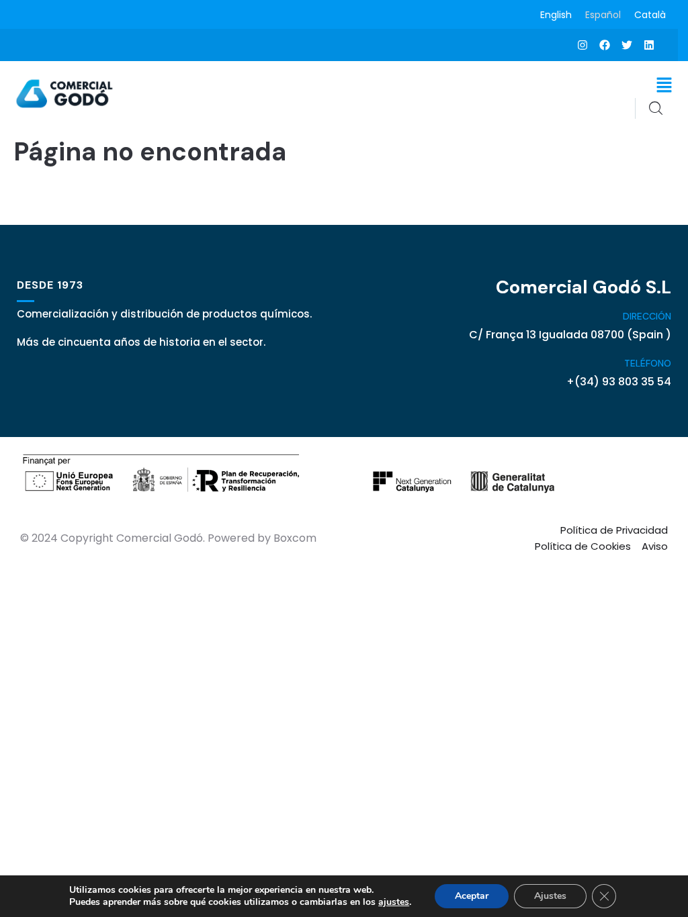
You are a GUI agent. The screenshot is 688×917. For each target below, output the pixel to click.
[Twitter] (626, 45)
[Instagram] (582, 45)
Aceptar (471, 895)
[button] (664, 84)
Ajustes (550, 895)
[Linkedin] (649, 45)
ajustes (393, 902)
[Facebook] (604, 45)
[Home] (65, 93)
